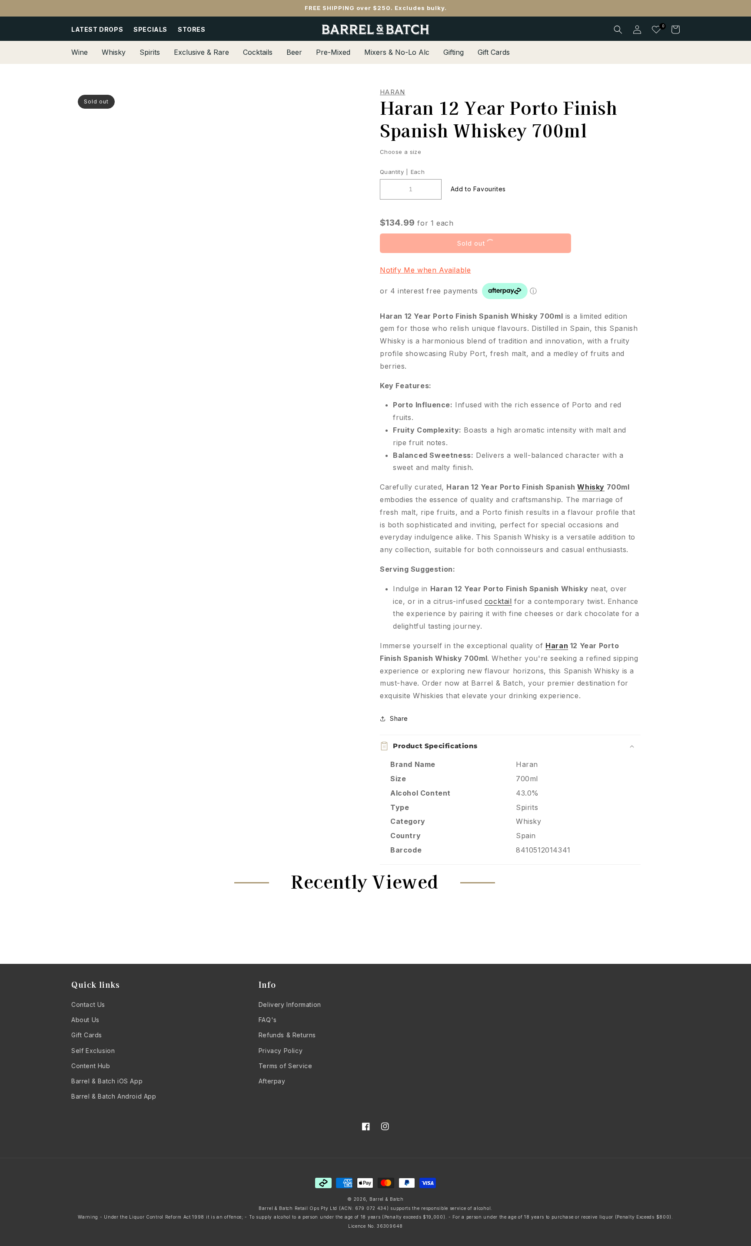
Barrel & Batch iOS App (107, 1081)
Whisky (591, 487)
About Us (85, 1019)
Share (399, 718)
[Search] (618, 29)
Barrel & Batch (386, 1199)
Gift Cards (86, 1035)
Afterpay (272, 1081)
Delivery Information (290, 1004)
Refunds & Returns (287, 1035)
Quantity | (394, 171)
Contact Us (88, 1004)
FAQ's (268, 1019)
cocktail (498, 601)
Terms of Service (285, 1065)
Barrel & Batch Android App (113, 1096)
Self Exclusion (93, 1050)
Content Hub (90, 1065)
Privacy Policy (280, 1050)
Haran (392, 92)
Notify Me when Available (425, 270)
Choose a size (400, 151)
